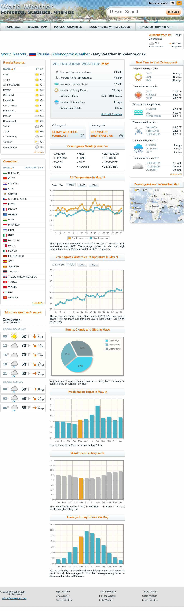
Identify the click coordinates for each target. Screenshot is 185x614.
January (60, 153)
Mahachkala (9, 111)
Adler (5, 74)
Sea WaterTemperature (102, 133)
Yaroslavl (7, 142)
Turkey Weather (150, 591)
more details (176, 174)
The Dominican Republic (22, 277)
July (82, 162)
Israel (12, 230)
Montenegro (16, 256)
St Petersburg (10, 136)
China (11, 178)
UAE (10, 292)
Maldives (13, 240)
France (12, 209)
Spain (11, 261)
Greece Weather (64, 600)
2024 (94, 185)
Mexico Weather (150, 600)
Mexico (12, 251)
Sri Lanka (14, 266)
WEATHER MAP (37, 26)
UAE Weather (62, 596)
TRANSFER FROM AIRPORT (156, 26)
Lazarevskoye (10, 105)
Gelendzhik (8, 95)
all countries (38, 302)
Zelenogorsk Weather (71, 54)
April (57, 166)
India (11, 220)
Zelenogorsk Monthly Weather (87, 146)
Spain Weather (149, 596)
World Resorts (13, 54)
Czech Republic (17, 199)
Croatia (13, 183)
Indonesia (14, 225)
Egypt (11, 204)
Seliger (6, 126)
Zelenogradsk (10, 147)
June (82, 158)
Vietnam (13, 297)
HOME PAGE (12, 26)
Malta (11, 245)
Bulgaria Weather (107, 596)
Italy (11, 235)
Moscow (7, 116)
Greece (12, 214)
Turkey (12, 287)
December (111, 166)
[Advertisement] (66, 41)
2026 (71, 185)
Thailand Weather (108, 591)
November (111, 162)
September (111, 153)
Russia (43, 54)
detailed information (111, 114)
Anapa (6, 79)
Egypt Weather (63, 591)
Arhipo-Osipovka (11, 85)
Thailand (13, 271)
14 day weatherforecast (64, 133)
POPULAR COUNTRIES (68, 26)
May (81, 153)
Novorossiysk (9, 121)
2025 (82, 185)
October (110, 158)
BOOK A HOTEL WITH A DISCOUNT (110, 26)
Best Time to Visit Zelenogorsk (156, 62)
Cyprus (12, 194)
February (61, 158)
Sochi (6, 131)
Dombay (7, 90)
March (58, 162)
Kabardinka (9, 100)
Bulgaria (13, 173)
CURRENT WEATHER (160, 35)
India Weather (106, 600)
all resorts (39, 152)
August (84, 166)
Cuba (11, 188)
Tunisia (12, 282)
